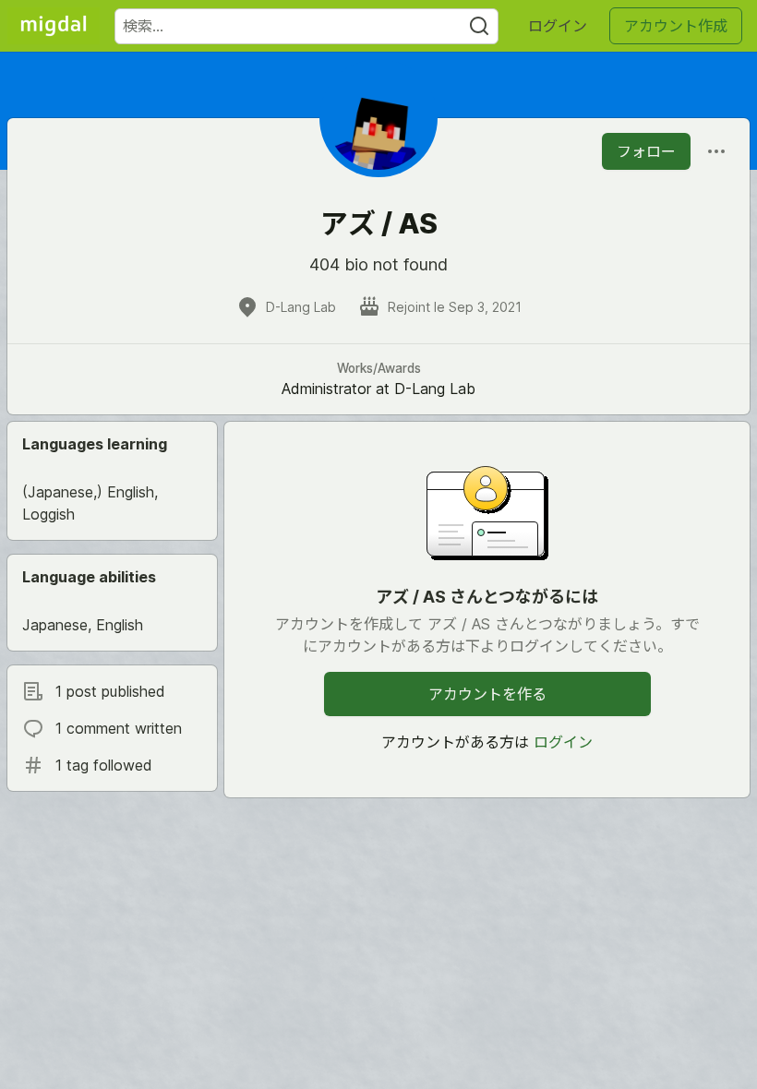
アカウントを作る (487, 694)
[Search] (479, 26)
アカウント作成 (675, 26)
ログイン (557, 26)
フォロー (646, 151)
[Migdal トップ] (53, 25)
